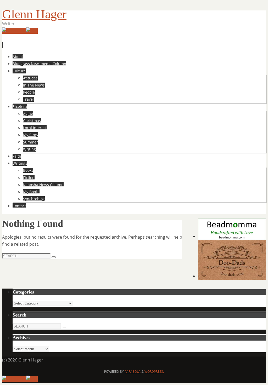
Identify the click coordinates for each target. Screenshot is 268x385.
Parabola (133, 371)
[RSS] (32, 31)
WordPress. (154, 371)
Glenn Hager (34, 14)
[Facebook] (14, 31)
